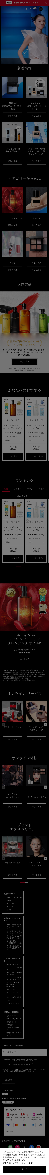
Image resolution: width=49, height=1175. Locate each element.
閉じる (24, 1169)
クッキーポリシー (29, 1163)
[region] (24, 1161)
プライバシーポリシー (11, 1163)
